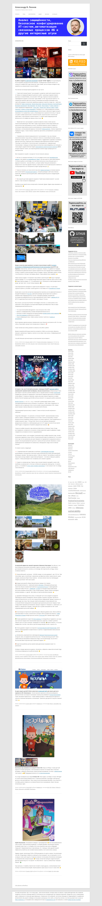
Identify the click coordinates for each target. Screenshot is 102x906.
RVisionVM (21, 789)
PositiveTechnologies (42, 343)
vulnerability (18, 345)
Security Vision (71, 455)
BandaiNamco (18, 473)
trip (56, 656)
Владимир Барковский (21, 105)
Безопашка (32, 789)
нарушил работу (54, 389)
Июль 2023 (70, 417)
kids (20, 191)
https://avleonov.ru (20, 899)
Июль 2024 (70, 396)
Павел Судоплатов (26, 104)
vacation (60, 656)
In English (54, 14)
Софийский (32, 588)
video (70, 508)
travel (54, 656)
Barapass (70, 445)
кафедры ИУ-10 (55, 297)
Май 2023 (70, 421)
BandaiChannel (55, 471)
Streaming (50, 473)
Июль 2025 (70, 374)
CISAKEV (79, 482)
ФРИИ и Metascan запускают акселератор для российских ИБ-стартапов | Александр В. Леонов (77, 335)
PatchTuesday (72, 498)
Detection (73, 483)
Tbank (48, 343)
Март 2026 (70, 360)
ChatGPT (24, 473)
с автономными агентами (47, 451)
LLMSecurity (41, 473)
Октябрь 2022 (71, 433)
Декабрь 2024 (71, 387)
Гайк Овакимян (31, 105)
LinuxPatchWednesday (73, 490)
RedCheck (74, 503)
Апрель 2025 (71, 379)
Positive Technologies (42, 342)
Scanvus (70, 454)
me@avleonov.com (50, 899)
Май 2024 (70, 399)
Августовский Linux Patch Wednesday (76, 263)
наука (47, 191)
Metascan (70, 448)
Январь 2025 (71, 385)
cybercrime (28, 473)
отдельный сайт (42, 691)
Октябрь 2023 (71, 412)
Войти (69, 49)
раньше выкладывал (55, 694)
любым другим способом (74, 899)
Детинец (41, 585)
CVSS (69, 483)
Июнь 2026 (70, 354)
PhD (50, 787)
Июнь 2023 (70, 419)
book (51, 654)
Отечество (42, 615)
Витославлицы (37, 619)
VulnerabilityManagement (73, 514)
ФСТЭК (69, 472)
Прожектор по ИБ (72, 466)
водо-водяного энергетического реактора (46, 146)
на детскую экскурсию (31, 80)
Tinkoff (52, 343)
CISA (76, 482)
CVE (26, 343)
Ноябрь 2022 (71, 431)
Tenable (75, 505)
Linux (75, 488)
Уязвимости (50, 342)
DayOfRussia (55, 654)
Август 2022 (70, 437)
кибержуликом (58, 771)
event (75, 486)
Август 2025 (70, 372)
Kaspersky (70, 447)
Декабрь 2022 (71, 429)
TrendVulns (81, 505)
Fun (53, 871)
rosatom (34, 191)
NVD (69, 495)
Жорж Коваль (45, 105)
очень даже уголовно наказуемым (36, 465)
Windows (71, 517)
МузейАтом (42, 191)
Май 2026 (70, 356)
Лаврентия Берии (45, 170)
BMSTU (23, 343)
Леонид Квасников (36, 104)
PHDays (53, 787)
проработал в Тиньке (54, 288)
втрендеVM (71, 519)
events (21, 656)
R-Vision (70, 452)
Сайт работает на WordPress (21, 885)
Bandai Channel (19, 401)
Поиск (69, 41)
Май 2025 (70, 378)
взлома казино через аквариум (51, 313)
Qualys (70, 503)
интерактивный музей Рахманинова (47, 628)
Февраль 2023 (71, 426)
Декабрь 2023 (71, 408)
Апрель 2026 (71, 358)
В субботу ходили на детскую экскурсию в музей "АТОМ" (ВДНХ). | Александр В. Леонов (77, 316)
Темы (24, 14)
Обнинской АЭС (46, 129)
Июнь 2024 (70, 397)
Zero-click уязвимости (22, 315)
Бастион (29, 293)
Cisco (83, 482)
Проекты (17, 14)
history (16, 191)
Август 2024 (70, 394)
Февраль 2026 (71, 362)
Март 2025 (70, 381)
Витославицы (27, 658)
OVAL (77, 495)
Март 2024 (70, 403)
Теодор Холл (43, 107)
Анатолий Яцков (57, 104)
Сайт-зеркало (71, 468)
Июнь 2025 (70, 376)
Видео (40, 14)
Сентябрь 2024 (71, 392)
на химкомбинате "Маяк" (33, 159)
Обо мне (47, 14)
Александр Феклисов (47, 104)
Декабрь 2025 (71, 365)
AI (58, 342)
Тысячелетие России (42, 587)
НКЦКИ (70, 464)
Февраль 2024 (71, 404)
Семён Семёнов (54, 105)
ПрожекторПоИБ (78, 517)
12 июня (38, 588)
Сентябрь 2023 (71, 413)
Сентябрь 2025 (71, 371)
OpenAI (46, 473)
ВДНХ (38, 191)
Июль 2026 (70, 353)
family (29, 656)
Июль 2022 (70, 438)
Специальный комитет (31, 171)
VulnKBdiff (70, 457)
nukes (26, 191)
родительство (52, 191)
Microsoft (79, 493)
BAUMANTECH (18, 343)
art (49, 654)
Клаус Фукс (36, 107)
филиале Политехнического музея (48, 635)
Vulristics (70, 459)
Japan (33, 473)
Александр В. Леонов (25, 7)
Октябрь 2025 (71, 369)
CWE (29, 343)
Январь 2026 (71, 363)
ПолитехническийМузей (36, 658)
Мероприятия (32, 14)
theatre (50, 656)
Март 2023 (70, 424)
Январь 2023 (71, 428)
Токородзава (57, 392)
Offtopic (30, 191)
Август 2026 (70, 351)
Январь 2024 (71, 406)
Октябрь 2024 (71, 390)
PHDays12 (58, 787)
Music (43, 656)
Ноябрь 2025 (71, 367)
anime (50, 471)
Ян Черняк (38, 105)
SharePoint (82, 503)
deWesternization (79, 483)
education (51, 189)
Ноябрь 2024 (71, 388)
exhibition (56, 189)
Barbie (50, 871)
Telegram (70, 505)
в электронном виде (44, 773)
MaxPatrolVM (71, 493)
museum (23, 191)
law (37, 473)
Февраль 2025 (71, 383)
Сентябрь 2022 (71, 435)
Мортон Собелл (51, 107)
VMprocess (56, 343)
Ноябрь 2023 (71, 410)
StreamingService (57, 473)
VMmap (73, 507)
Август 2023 (70, 415)
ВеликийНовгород (19, 658)
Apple (71, 482)
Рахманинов (45, 658)
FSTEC (78, 486)
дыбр (57, 871)
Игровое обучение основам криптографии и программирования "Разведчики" (77, 319)
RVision (51, 703)
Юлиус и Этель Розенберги (29, 109)
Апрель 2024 (71, 401)
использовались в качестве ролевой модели (26, 111)
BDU (73, 482)
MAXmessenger (83, 490)
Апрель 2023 (71, 422)
